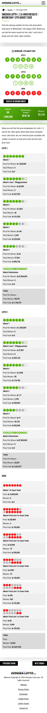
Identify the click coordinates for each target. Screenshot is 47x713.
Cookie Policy (23, 699)
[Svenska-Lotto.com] (11, 3)
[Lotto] (3, 10)
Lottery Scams (23, 703)
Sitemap (23, 685)
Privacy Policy (23, 689)
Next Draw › (40, 663)
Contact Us (23, 708)
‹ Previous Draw (8, 663)
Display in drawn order (16, 101)
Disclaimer (23, 694)
